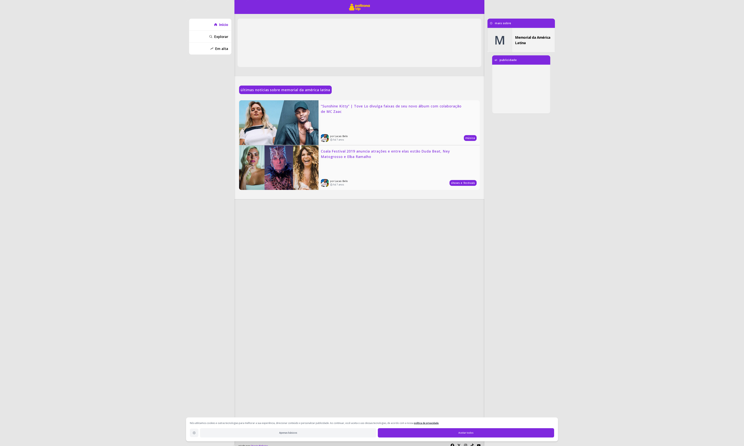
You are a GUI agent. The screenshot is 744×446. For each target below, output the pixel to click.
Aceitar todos (466, 432)
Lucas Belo (341, 136)
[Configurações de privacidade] (194, 433)
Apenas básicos (288, 432)
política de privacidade (426, 423)
